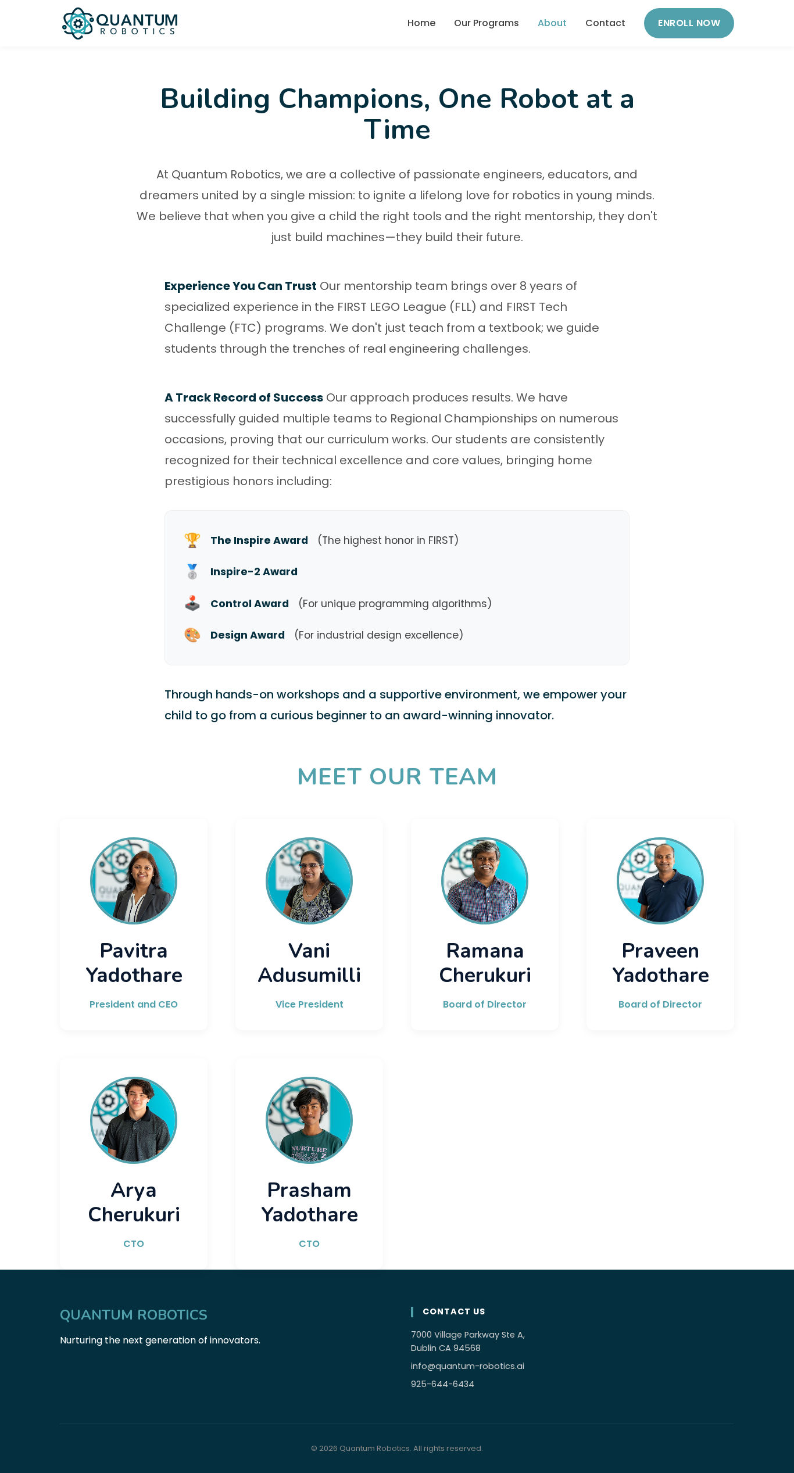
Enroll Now (689, 23)
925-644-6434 (442, 1384)
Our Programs (486, 23)
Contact (605, 23)
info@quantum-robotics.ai (467, 1366)
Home (421, 23)
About (552, 23)
